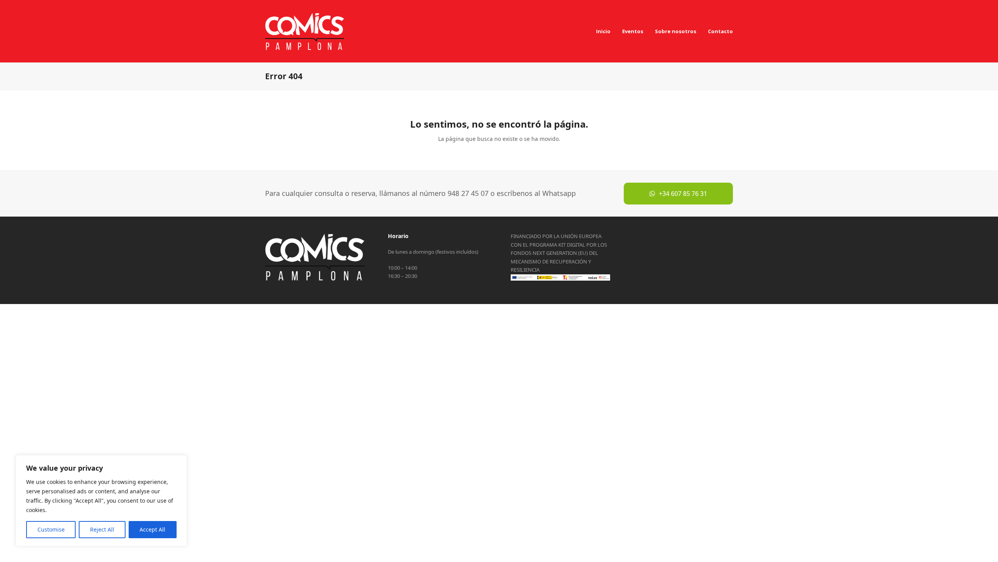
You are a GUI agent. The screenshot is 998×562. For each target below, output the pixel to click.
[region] (101, 500)
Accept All (152, 529)
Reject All (102, 529)
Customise (51, 529)
